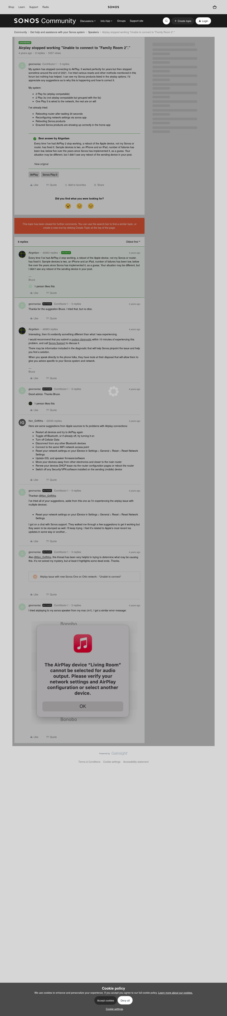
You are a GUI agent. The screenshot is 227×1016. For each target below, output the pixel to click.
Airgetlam (34, 252)
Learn (21, 7)
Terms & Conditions (89, 761)
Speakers (93, 32)
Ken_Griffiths (36, 421)
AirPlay (34, 174)
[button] (182, 20)
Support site (136, 20)
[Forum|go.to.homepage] (45, 20)
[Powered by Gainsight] (113, 754)
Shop (11, 7)
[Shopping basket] (215, 7)
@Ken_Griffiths (47, 495)
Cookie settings (111, 761)
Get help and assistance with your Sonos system (57, 32)
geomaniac (35, 64)
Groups (121, 20)
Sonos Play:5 (50, 174)
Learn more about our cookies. (175, 992)
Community (20, 32)
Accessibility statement (136, 761)
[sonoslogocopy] (113, 7)
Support (33, 7)
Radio (45, 7)
